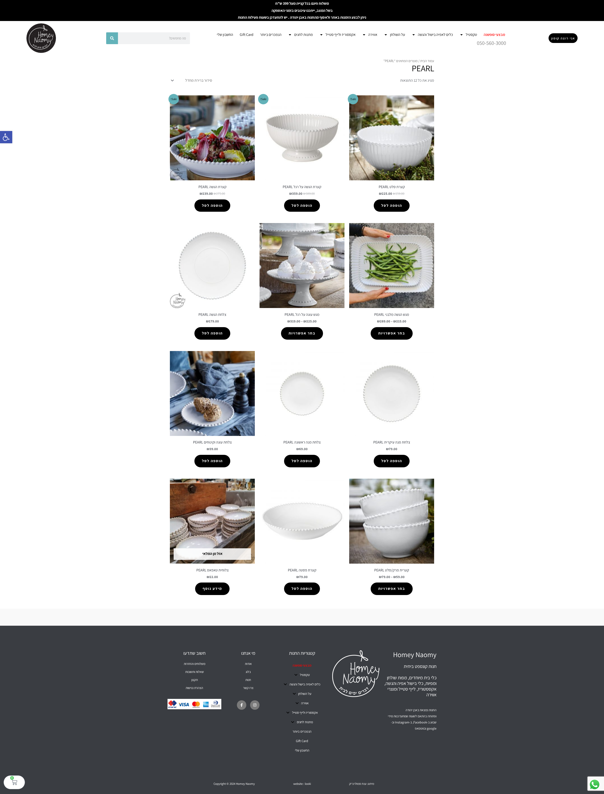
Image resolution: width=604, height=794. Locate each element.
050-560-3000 (491, 42)
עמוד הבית (427, 61)
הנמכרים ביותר (270, 34)
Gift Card (246, 34)
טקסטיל (471, 34)
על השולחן (397, 34)
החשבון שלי (225, 34)
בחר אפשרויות (391, 333)
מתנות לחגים (303, 34)
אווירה (372, 34)
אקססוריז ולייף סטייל (341, 34)
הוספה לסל (391, 205)
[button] (6, 137)
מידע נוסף (212, 588)
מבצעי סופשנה (494, 34)
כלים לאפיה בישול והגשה (435, 34)
